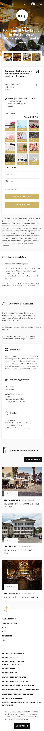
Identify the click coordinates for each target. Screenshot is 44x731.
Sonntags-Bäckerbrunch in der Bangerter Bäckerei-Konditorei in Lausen (17, 102)
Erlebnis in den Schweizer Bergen (17, 694)
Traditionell (28, 546)
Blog (4, 627)
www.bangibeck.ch (9, 320)
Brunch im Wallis (10, 657)
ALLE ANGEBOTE (33, 459)
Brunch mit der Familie (12, 698)
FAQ (3, 640)
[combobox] (22, 113)
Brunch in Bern (8, 668)
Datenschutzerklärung (20, 719)
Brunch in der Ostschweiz (14, 677)
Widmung (9, 181)
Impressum (7, 636)
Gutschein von (11, 174)
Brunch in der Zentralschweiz (16, 681)
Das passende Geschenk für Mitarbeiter (20, 690)
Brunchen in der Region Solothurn (18, 685)
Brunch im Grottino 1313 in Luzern (21, 597)
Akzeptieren (22, 726)
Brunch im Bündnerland (13, 653)
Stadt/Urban (28, 500)
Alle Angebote (9, 619)
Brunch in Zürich (9, 673)
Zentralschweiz (12, 500)
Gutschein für (10, 168)
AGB (3, 632)
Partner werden (9, 623)
